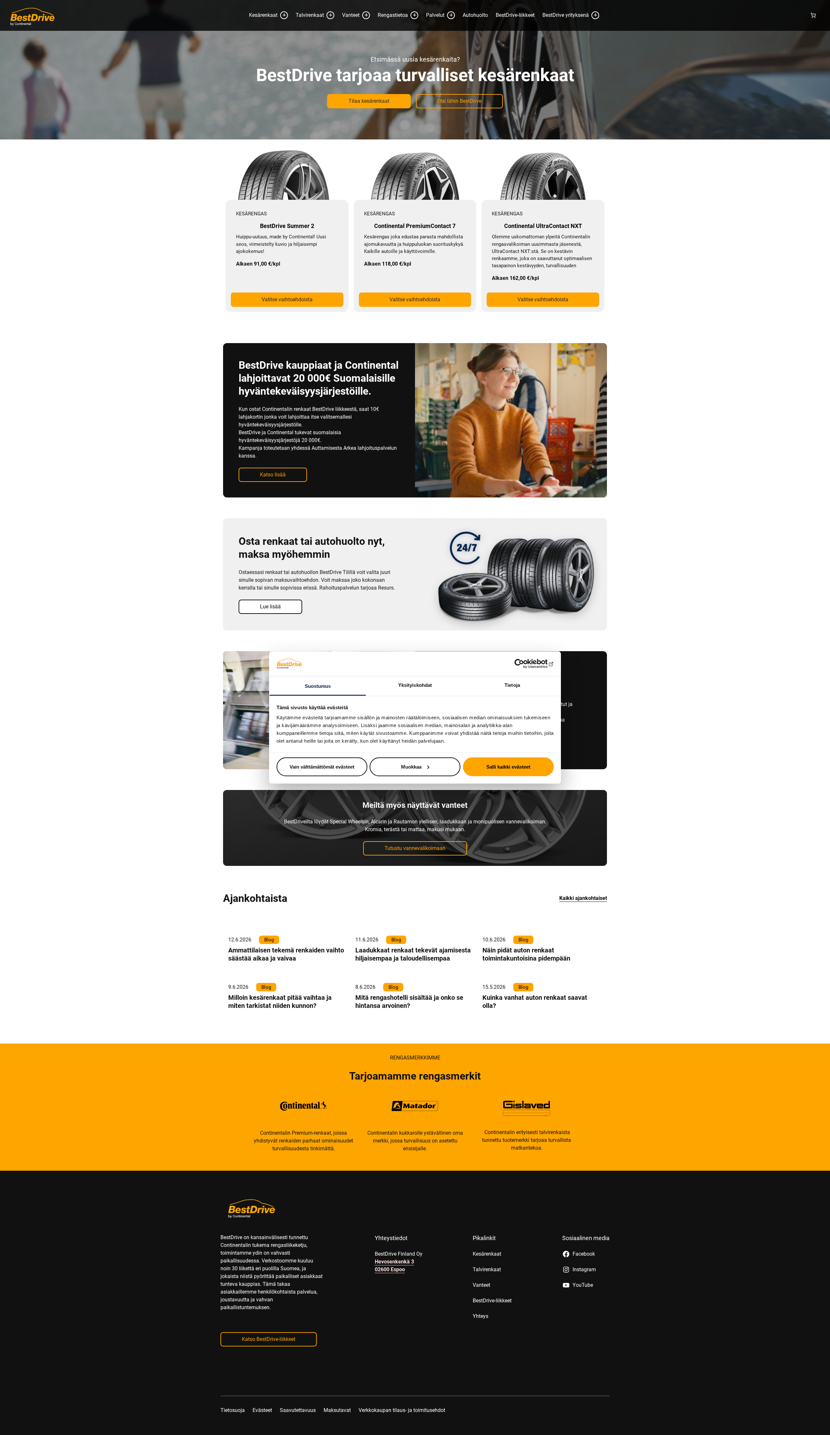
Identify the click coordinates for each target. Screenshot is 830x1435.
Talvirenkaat (310, 40)
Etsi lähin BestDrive (459, 126)
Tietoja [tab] (512, 685)
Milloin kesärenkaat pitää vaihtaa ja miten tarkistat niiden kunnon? (280, 1026)
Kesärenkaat (263, 40)
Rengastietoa (393, 40)
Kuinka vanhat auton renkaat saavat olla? (534, 1026)
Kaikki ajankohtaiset (583, 923)
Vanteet (351, 40)
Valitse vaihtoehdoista (287, 324)
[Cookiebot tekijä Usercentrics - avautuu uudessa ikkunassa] (525, 663)
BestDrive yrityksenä (565, 40)
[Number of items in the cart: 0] (813, 40)
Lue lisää (536, 12)
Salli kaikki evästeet (508, 766)
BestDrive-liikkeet (515, 40)
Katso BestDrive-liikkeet (268, 1364)
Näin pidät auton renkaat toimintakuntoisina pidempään (526, 979)
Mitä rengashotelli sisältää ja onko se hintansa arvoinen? (409, 1026)
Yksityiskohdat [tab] (415, 685)
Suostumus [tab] (318, 686)
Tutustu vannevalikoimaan (415, 873)
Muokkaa (411, 766)
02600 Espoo (390, 1294)
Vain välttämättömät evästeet (322, 766)
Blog (269, 965)
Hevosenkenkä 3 (394, 1287)
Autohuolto (475, 40)
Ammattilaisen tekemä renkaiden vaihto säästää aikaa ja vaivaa (286, 979)
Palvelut (435, 40)
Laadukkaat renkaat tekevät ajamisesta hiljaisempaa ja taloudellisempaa (413, 979)
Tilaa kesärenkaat (369, 126)
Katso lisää (273, 499)
